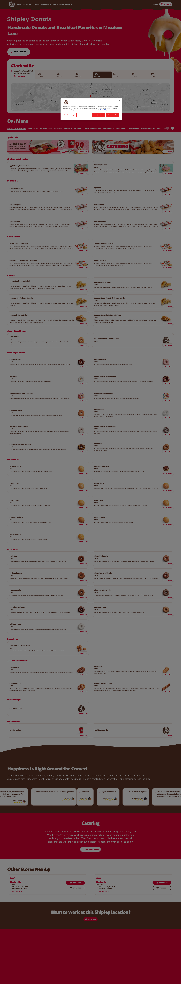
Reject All (98, 115)
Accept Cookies (112, 115)
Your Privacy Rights (70, 115)
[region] (91, 109)
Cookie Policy (103, 110)
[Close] (119, 101)
